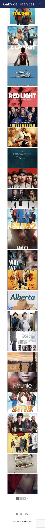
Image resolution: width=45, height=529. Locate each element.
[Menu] (40, 4)
